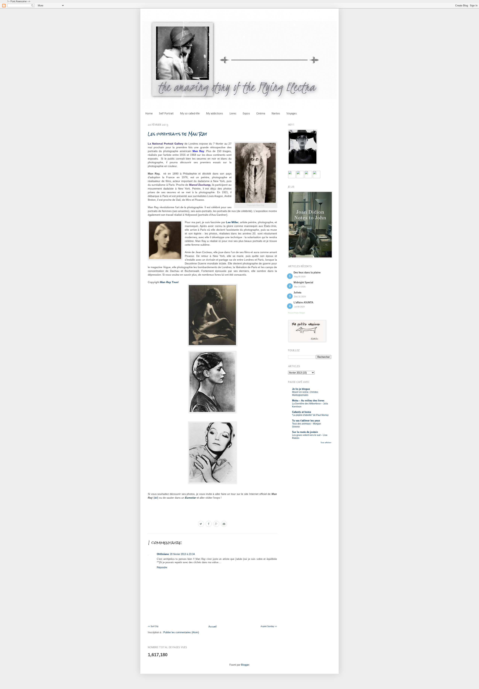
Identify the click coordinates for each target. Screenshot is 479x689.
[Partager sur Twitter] (201, 524)
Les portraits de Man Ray (177, 133)
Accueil (212, 626)
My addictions (214, 113)
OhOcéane (163, 554)
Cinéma (260, 113)
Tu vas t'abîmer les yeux (306, 420)
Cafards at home (301, 412)
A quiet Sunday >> (269, 626)
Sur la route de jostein (305, 432)
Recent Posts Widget (296, 313)
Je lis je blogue (301, 389)
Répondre (162, 567)
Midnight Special (303, 282)
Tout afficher (326, 442)
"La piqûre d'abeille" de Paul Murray (310, 415)
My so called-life (190, 113)
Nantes (275, 113)
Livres (232, 113)
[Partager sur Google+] (216, 524)
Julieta (297, 292)
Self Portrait (166, 113)
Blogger (245, 664)
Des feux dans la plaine (307, 272)
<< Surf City (153, 626)
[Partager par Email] (224, 524)
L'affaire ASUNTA (303, 302)
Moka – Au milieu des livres (308, 400)
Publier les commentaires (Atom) (181, 632)
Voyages (291, 113)
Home (149, 113)
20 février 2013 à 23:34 (182, 554)
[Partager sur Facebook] (209, 524)
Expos (246, 113)
